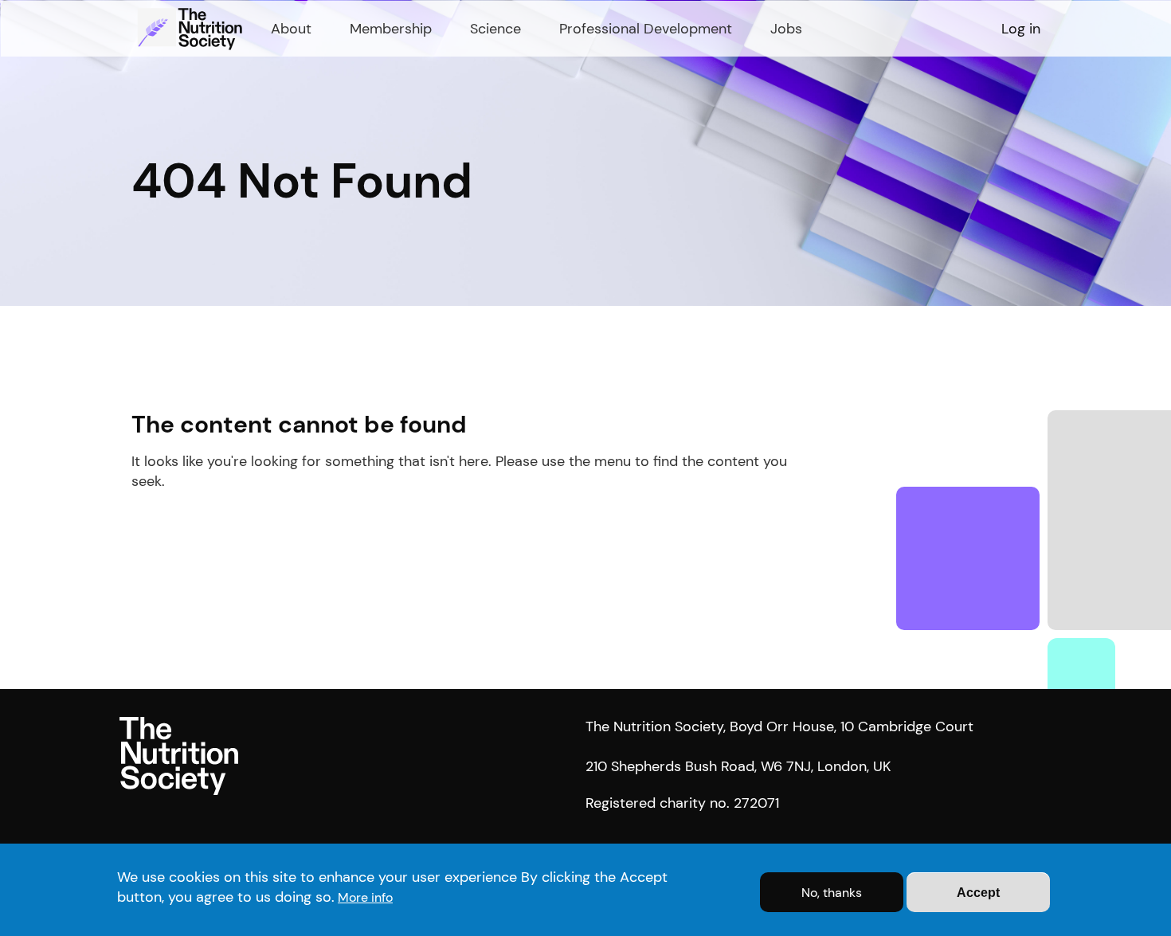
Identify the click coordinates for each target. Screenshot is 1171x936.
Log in (1020, 29)
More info (365, 897)
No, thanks (831, 892)
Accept (978, 892)
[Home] (192, 29)
